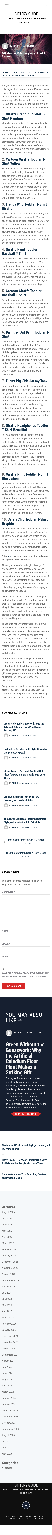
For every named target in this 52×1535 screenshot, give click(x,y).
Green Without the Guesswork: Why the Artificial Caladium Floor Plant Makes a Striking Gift (24, 727)
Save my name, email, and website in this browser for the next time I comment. (26, 974)
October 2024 (8, 1348)
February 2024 (9, 1398)
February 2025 (9, 1323)
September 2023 (10, 1429)
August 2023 (8, 1435)
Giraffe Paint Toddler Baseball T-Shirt (19, 251)
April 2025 (7, 1311)
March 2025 (8, 1317)
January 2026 (9, 1255)
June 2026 (7, 1224)
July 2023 (7, 1441)
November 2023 (10, 1416)
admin (15, 46)
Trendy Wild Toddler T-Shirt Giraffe (24, 206)
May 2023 (7, 1453)
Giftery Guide (26, 14)
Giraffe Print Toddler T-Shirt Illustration (25, 476)
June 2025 (7, 1299)
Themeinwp (37, 1518)
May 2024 (7, 1379)
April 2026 (7, 1237)
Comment (8, 891)
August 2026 (8, 1212)
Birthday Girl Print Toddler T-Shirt (25, 334)
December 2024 (10, 1336)
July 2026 (7, 1218)
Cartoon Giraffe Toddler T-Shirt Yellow (23, 161)
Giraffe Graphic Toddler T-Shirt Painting (23, 116)
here (10, 556)
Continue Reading (25, 1114)
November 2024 (10, 1342)
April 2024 (7, 1385)
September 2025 (10, 1280)
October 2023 (8, 1422)
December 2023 (10, 1410)
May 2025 (7, 1305)
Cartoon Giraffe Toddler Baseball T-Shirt (22, 293)
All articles (7, 1468)
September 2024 (10, 1354)
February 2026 (9, 1249)
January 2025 (9, 1329)
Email (6, 944)
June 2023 (7, 1447)
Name (6, 931)
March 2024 (8, 1391)
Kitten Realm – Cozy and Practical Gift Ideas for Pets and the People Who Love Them (24, 775)
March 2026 (8, 1243)
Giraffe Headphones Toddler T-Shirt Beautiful (25, 427)
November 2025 (10, 1268)
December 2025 (10, 1261)
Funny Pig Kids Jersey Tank (26, 381)
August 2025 (8, 1286)
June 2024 (7, 1373)
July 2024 (7, 1367)
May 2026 (7, 1230)
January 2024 (9, 1404)
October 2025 (8, 1274)
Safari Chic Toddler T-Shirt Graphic (25, 521)
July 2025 (7, 1292)
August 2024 (8, 1360)
